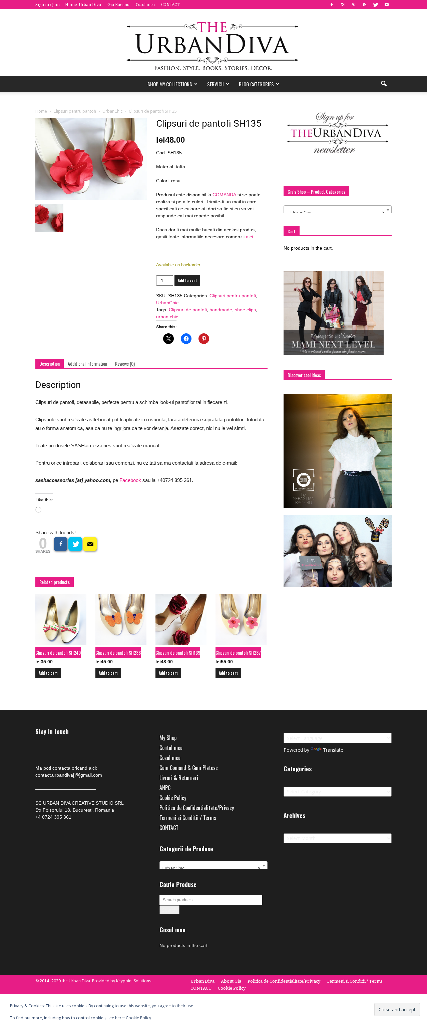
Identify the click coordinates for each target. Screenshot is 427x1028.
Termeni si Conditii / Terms (187, 818)
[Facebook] (332, 5)
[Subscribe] (90, 544)
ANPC (164, 788)
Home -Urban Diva (83, 4)
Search (169, 910)
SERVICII (215, 84)
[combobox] (338, 210)
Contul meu (170, 748)
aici (249, 236)
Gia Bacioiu (118, 4)
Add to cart (187, 280)
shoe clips (245, 309)
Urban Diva (202, 981)
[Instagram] (343, 5)
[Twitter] (376, 5)
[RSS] (365, 5)
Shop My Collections (169, 84)
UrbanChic (112, 111)
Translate (333, 750)
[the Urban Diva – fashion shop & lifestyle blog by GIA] (213, 42)
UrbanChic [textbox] (336, 212)
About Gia (231, 981)
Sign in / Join (47, 4)
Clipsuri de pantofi (188, 309)
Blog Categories (256, 84)
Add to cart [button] (48, 673)
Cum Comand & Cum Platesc (188, 768)
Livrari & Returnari (178, 778)
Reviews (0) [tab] (125, 363)
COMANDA (225, 194)
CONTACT (170, 4)
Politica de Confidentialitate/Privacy (196, 808)
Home (41, 111)
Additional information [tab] (87, 363)
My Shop (167, 738)
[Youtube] (387, 5)
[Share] (60, 544)
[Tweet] (75, 544)
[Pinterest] (354, 5)
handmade (220, 309)
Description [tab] (49, 363)
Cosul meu (145, 4)
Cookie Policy (172, 798)
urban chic (167, 316)
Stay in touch (52, 731)
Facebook (130, 480)
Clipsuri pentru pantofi (74, 111)
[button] (384, 84)
